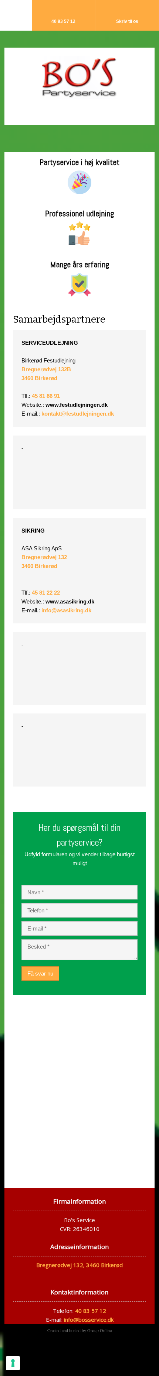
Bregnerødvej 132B (46, 369)
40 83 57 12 (90, 1310)
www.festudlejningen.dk (76, 405)
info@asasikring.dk (66, 610)
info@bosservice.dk (89, 1319)
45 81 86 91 (46, 396)
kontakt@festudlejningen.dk (77, 413)
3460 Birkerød (39, 378)
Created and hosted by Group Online (79, 1330)
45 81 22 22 (46, 592)
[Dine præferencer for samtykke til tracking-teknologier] (13, 1363)
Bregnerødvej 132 (44, 557)
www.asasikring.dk (69, 601)
